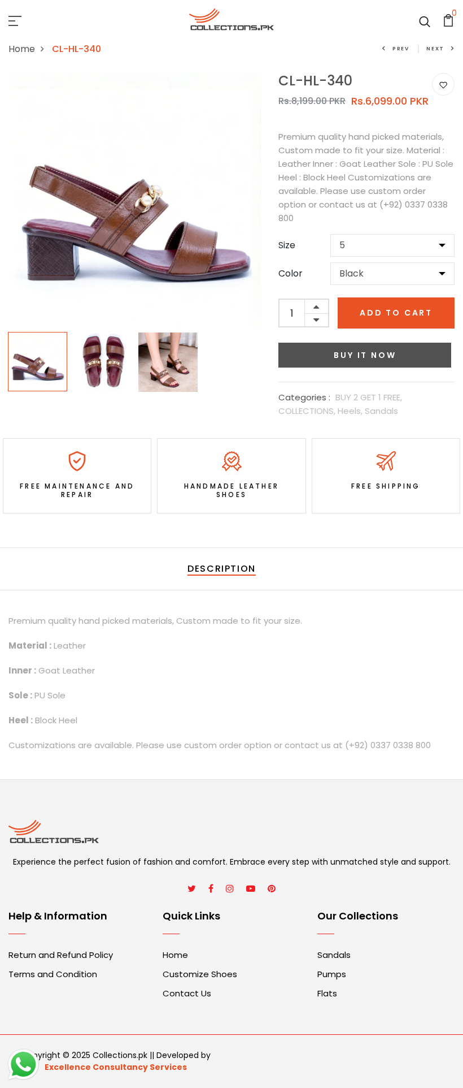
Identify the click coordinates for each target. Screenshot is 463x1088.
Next (435, 48)
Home (21, 48)
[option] (135, 200)
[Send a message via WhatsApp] (23, 1064)
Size (286, 245)
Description (221, 568)
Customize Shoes (200, 974)
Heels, (351, 411)
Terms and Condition (52, 974)
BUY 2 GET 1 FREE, (368, 397)
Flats (327, 993)
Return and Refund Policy (60, 955)
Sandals (381, 411)
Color (290, 273)
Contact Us (187, 993)
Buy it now (365, 355)
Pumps (331, 974)
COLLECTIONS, (308, 411)
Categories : (304, 397)
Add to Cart (396, 312)
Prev (400, 48)
